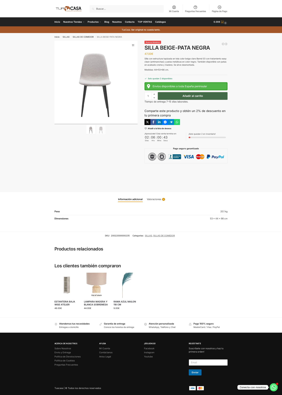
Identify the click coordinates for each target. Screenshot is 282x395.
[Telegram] (171, 122)
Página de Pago (219, 11)
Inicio (57, 37)
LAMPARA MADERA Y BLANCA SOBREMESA (96, 303)
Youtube (148, 356)
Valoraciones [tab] (155, 199)
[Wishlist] (75, 277)
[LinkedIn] (159, 122)
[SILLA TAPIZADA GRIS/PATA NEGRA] (223, 44)
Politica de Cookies (64, 360)
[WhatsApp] (177, 122)
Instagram (149, 352)
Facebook (149, 348)
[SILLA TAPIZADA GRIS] (226, 44)
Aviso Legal (105, 356)
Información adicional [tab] (130, 199)
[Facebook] (153, 122)
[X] (147, 122)
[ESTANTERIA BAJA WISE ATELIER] (67, 285)
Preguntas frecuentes (195, 11)
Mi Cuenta (174, 11)
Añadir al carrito (193, 95)
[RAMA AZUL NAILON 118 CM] (126, 285)
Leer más (96, 314)
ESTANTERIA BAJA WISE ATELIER (64, 303)
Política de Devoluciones (67, 356)
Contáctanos (106, 352)
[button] (221, 21)
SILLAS (66, 37)
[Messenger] (165, 122)
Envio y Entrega (62, 352)
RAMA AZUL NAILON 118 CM (125, 303)
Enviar (195, 372)
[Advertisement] (186, 175)
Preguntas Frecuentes (66, 364)
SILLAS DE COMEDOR (83, 37)
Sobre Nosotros (62, 348)
